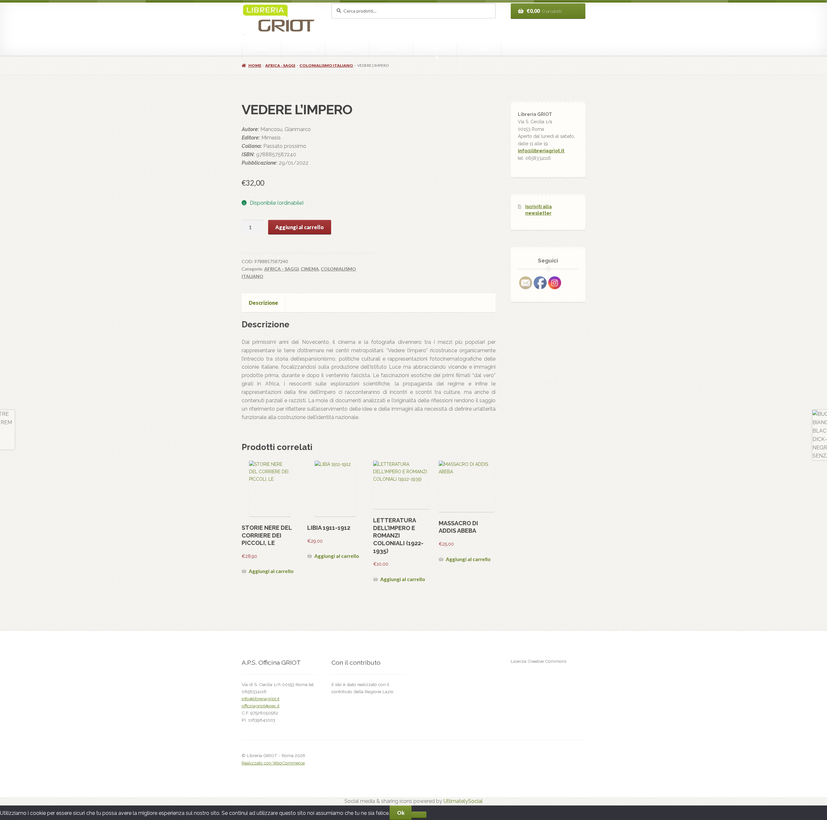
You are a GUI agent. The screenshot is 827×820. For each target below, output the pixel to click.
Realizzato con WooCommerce (273, 762)
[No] (419, 815)
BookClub (437, 53)
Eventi (389, 49)
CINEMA (310, 269)
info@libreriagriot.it (541, 150)
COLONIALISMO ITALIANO (326, 65)
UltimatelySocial (463, 801)
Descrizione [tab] (263, 303)
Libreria (304, 49)
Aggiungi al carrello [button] (271, 571)
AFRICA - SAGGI (280, 65)
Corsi (345, 49)
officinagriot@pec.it (260, 705)
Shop (481, 49)
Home (261, 49)
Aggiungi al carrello (299, 227)
